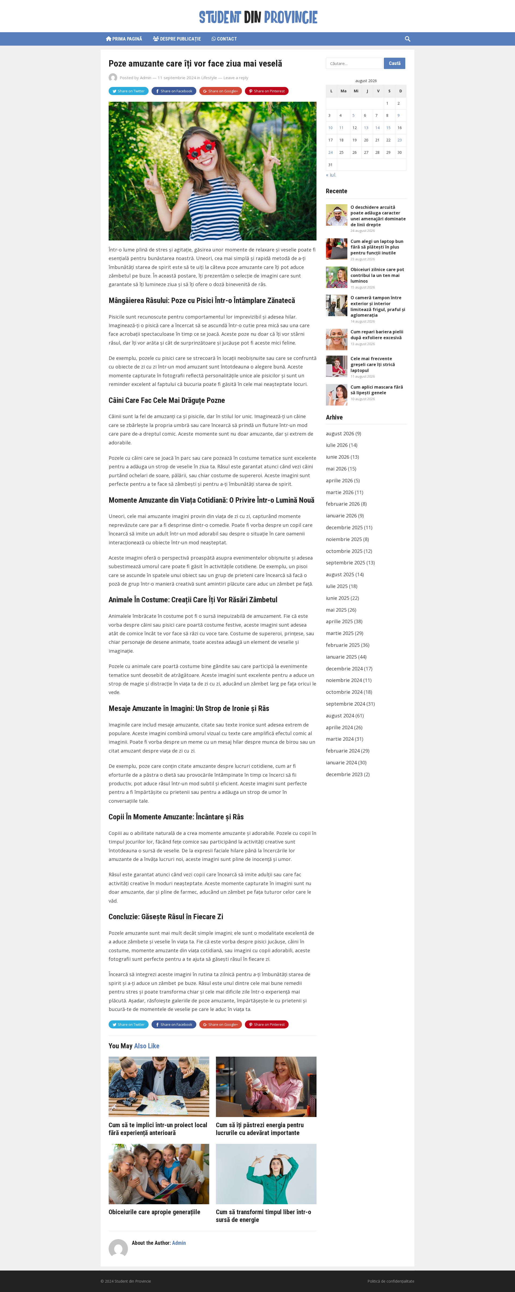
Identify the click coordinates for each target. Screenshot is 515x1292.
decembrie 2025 (344, 527)
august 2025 (340, 574)
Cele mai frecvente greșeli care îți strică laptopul (373, 364)
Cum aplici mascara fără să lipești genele (377, 390)
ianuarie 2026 (341, 515)
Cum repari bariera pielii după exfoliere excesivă (377, 335)
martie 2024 (340, 739)
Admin (145, 77)
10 (330, 127)
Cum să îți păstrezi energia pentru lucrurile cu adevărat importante (260, 1129)
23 (400, 140)
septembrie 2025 (345, 562)
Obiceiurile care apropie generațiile (154, 1212)
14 (377, 127)
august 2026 (340, 433)
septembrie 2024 (345, 703)
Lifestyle (209, 77)
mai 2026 (336, 468)
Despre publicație (180, 39)
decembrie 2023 (344, 774)
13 (366, 127)
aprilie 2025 (339, 621)
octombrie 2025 (344, 551)
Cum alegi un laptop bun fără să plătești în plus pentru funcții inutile (377, 247)
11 (341, 127)
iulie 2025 (337, 586)
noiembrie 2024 (344, 680)
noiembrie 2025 (344, 539)
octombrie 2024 (344, 692)
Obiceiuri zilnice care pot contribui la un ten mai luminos (377, 275)
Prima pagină (126, 39)
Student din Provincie (133, 1281)
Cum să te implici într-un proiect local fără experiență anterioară (158, 1129)
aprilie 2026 (339, 480)
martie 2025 (340, 633)
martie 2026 (340, 492)
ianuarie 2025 (341, 657)
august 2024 (340, 715)
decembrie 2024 (344, 668)
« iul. (331, 174)
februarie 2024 (343, 750)
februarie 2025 (343, 645)
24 (330, 152)
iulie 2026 (337, 445)
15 (388, 127)
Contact (226, 39)
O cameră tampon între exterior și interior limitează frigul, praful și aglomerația (378, 306)
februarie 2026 (343, 504)
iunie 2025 (337, 598)
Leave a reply (235, 77)
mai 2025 (336, 610)
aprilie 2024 (339, 727)
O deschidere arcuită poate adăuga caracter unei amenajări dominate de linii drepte (378, 216)
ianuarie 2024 (341, 762)
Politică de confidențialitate (390, 1281)
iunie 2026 (337, 457)
